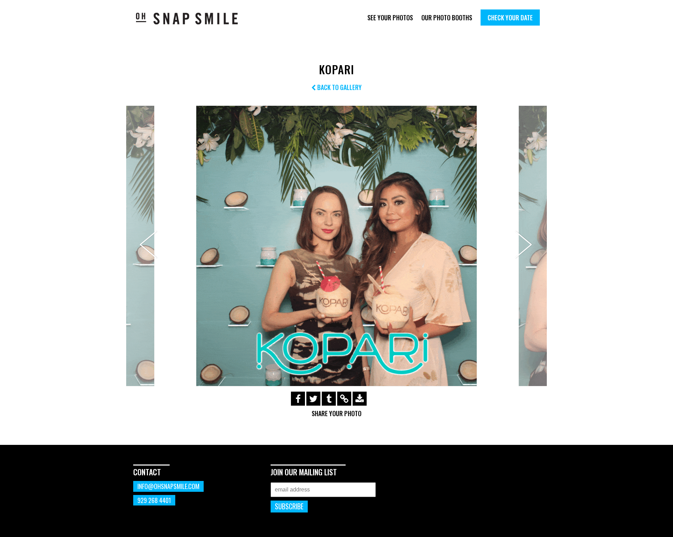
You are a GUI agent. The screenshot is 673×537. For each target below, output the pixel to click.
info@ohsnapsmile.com (168, 486)
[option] (336, 245)
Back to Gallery (339, 87)
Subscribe (289, 506)
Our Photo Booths (446, 17)
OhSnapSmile (192, 18)
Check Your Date (510, 17)
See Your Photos (390, 17)
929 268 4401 (154, 500)
